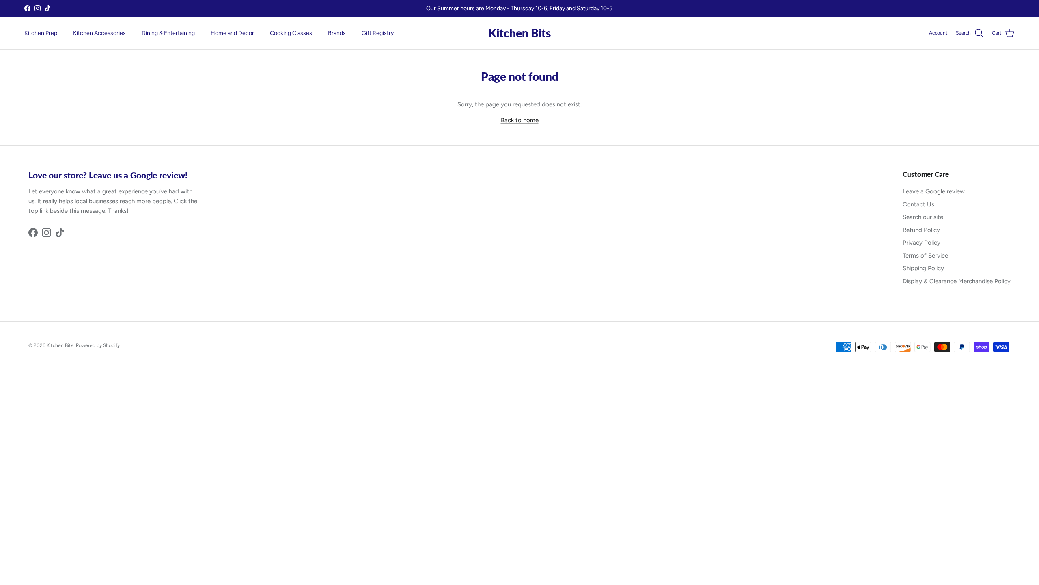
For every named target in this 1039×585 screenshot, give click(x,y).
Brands (337, 33)
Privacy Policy (921, 242)
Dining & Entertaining (168, 33)
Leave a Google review (934, 191)
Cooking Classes (291, 33)
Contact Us (918, 204)
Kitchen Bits (60, 345)
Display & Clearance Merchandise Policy (957, 281)
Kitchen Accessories (99, 33)
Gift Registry (378, 33)
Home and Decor (232, 33)
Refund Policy (921, 230)
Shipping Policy (923, 268)
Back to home (520, 120)
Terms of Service (925, 255)
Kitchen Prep (40, 33)
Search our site (923, 217)
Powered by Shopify (98, 345)
